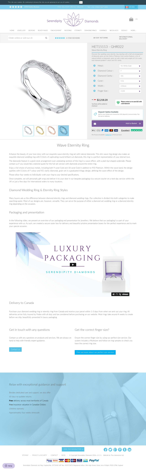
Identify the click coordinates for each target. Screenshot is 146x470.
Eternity (78, 30)
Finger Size (103, 91)
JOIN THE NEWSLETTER (72, 449)
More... (133, 30)
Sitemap (25, 455)
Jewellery (21, 30)
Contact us (15, 349)
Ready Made (43, 30)
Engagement (56, 30)
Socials (124, 30)
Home (12, 30)
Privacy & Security (39, 455)
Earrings (103, 30)
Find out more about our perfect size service (95, 352)
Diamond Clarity (105, 76)
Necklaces (114, 30)
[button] (117, 123)
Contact (54, 455)
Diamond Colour (105, 71)
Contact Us (108, 134)
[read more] (74, 2)
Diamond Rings (91, 30)
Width (101, 86)
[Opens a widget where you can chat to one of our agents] (8, 466)
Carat (100, 81)
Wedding (68, 30)
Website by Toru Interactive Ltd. (113, 455)
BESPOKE (32, 30)
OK (81, 2)
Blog (64, 455)
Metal (100, 66)
